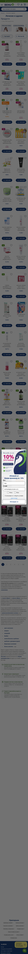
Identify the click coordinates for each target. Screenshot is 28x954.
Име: (4, 480)
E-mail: (5, 486)
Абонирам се (14, 502)
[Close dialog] (24, 451)
